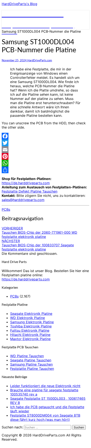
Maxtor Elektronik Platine (30, 339)
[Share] (45, 169)
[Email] (45, 149)
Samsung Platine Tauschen (31, 364)
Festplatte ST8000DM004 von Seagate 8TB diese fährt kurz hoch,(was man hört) (45, 417)
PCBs (6, 209)
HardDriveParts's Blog (19, 4)
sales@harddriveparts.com (23, 200)
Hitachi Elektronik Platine (30, 335)
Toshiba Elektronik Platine (31, 326)
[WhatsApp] (45, 163)
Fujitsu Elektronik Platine (29, 330)
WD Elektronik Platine (27, 318)
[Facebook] (45, 136)
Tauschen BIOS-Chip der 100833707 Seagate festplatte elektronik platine (38, 245)
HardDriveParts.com (39, 60)
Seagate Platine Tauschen (30, 360)
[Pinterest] (45, 156)
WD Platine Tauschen (27, 356)
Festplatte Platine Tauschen (32, 368)
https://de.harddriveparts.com (26, 183)
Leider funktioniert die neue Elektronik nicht (45, 386)
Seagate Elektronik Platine (31, 313)
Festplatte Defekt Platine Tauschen (29, 191)
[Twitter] (45, 142)
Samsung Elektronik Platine (32, 322)
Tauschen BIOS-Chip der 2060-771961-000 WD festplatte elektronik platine (39, 232)
